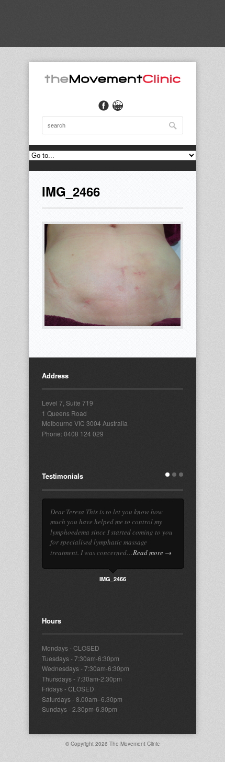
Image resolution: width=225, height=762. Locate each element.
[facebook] (103, 105)
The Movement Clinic (134, 743)
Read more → (152, 552)
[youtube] (118, 105)
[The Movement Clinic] (112, 81)
